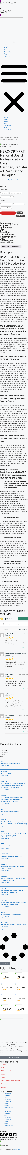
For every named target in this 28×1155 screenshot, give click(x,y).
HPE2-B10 (7, 998)
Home (6, 44)
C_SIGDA (7, 1009)
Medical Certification (7, 241)
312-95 (3, 1077)
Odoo (2, 1084)
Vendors (6, 46)
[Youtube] (10, 1134)
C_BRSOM (7, 988)
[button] (14, 88)
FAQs (5, 50)
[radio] (4, 193)
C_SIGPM (21, 998)
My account (7, 56)
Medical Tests (9, 137)
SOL (7, 977)
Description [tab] (6, 246)
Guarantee (7, 1099)
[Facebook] (2, 1134)
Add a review (22, 619)
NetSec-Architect (6, 1071)
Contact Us (7, 52)
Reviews (6, 48)
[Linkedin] (15, 1134)
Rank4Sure (16, 1149)
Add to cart (8, 213)
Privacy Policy (8, 1107)
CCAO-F (3, 1064)
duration (3, 200)
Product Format (4, 189)
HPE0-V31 (21, 977)
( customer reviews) (14, 180)
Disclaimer (7, 1095)
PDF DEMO (20, 212)
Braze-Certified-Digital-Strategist (10, 1080)
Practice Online (20, 215)
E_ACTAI (21, 988)
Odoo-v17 (3, 1087)
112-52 (3, 1074)
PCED (2, 1067)
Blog (5, 54)
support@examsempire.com (9, 1137)
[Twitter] (6, 1134)
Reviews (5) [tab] (16, 246)
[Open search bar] (14, 42)
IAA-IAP (21, 1009)
